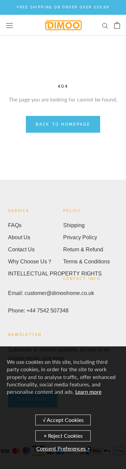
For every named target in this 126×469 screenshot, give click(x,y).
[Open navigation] (9, 25)
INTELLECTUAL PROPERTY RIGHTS (35, 273)
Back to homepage (63, 124)
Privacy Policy (80, 237)
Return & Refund (83, 249)
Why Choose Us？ (30, 261)
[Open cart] (117, 25)
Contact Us (21, 249)
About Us (19, 237)
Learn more (88, 391)
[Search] (105, 25)
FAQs (15, 225)
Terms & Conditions (86, 261)
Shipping (74, 225)
